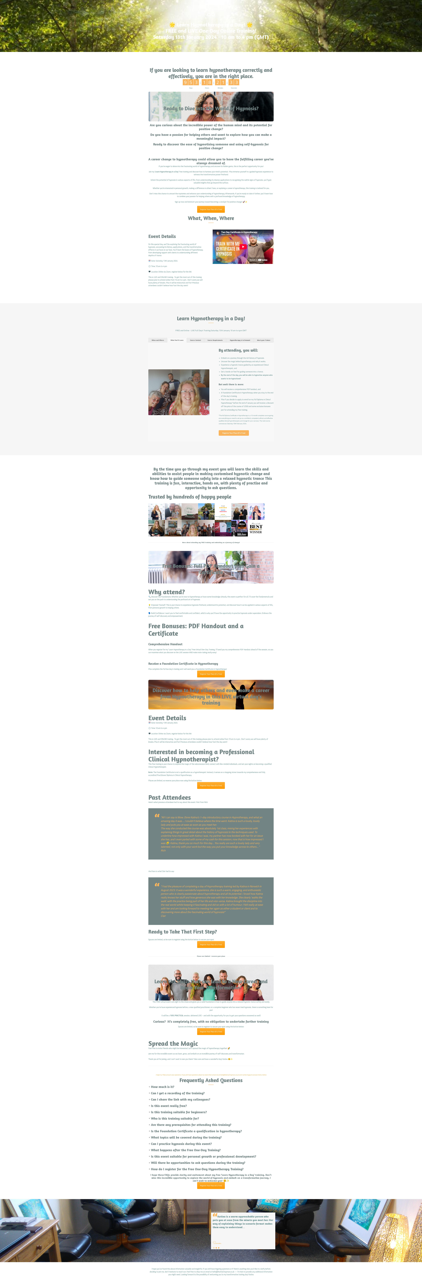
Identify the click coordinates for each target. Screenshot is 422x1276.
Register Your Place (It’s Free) (211, 209)
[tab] (157, 340)
